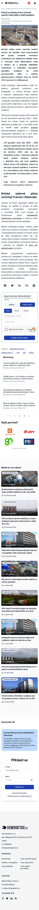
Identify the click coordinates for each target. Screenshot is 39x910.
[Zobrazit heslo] (31, 780)
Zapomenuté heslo (19, 793)
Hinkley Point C (7, 353)
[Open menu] (2, 3)
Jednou (12, 305)
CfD (17, 353)
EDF (24, 353)
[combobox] (19, 357)
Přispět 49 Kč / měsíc (19, 338)
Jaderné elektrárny (11, 9)
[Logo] (12, 3)
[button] (10, 416)
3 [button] (24, 416)
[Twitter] (8, 898)
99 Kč (17, 311)
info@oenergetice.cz (10, 848)
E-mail (7, 767)
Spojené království (17, 349)
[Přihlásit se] (35, 3)
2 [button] (19, 416)
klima (31, 353)
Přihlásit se (19, 787)
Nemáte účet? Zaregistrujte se (19, 796)
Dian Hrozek (5, 19)
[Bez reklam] (29, 3)
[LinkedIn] (12, 898)
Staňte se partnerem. (19, 448)
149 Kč (26, 311)
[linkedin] (19, 285)
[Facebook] (4, 898)
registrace (14, 745)
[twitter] (12, 285)
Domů (3, 9)
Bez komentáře (5, 23)
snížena (34, 127)
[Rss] (17, 898)
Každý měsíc (27, 305)
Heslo (7, 776)
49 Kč (8, 311)
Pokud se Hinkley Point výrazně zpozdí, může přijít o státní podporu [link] (28, 9)
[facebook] (5, 285)
